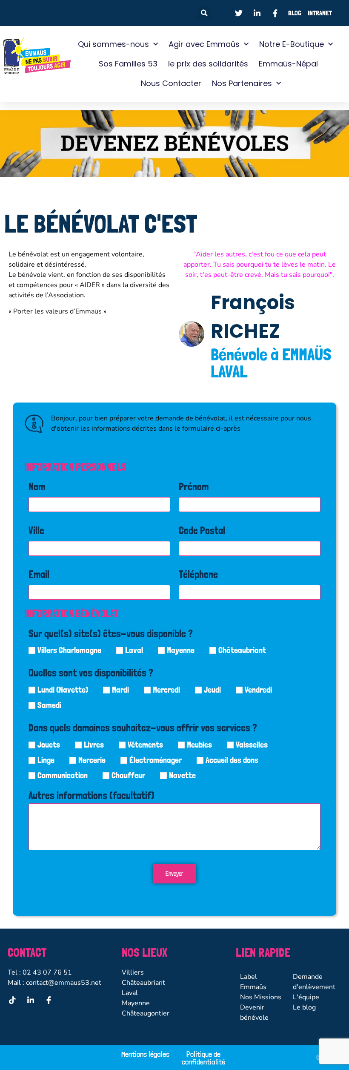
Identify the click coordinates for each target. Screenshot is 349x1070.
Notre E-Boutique (291, 44)
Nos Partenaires (242, 83)
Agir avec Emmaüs (204, 44)
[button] (204, 13)
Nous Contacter (171, 83)
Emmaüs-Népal (288, 63)
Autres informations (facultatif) (91, 796)
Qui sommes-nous (113, 44)
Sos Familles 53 (128, 63)
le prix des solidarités (208, 63)
